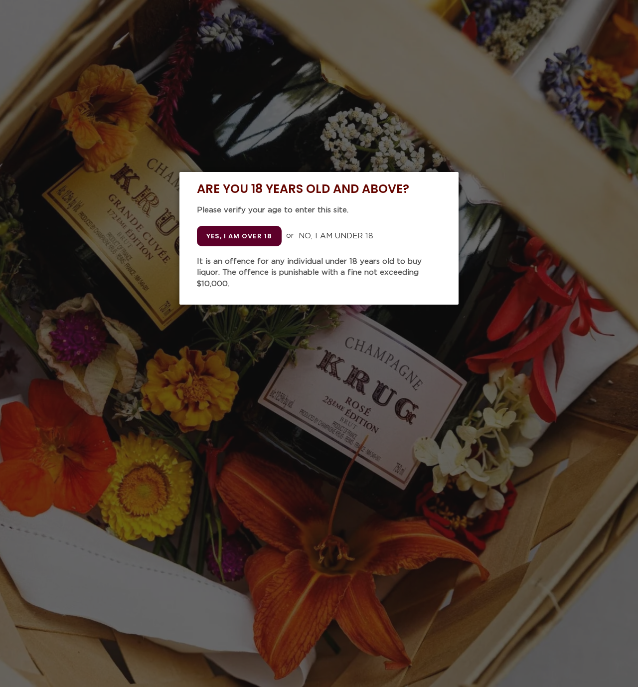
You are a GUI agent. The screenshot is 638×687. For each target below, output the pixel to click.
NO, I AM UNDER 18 (336, 235)
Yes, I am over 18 (239, 236)
